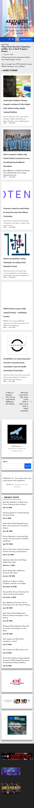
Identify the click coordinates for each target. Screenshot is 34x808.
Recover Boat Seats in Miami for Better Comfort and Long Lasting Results (16, 550)
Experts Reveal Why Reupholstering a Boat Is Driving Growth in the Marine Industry (16, 526)
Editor (5, 123)
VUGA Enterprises (16, 446)
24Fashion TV (10, 484)
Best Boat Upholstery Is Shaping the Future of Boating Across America (15, 503)
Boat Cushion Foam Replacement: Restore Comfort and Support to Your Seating (16, 616)
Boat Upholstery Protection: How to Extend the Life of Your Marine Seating (16, 604)
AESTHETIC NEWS (17, 23)
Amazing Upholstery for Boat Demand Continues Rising (16, 514)
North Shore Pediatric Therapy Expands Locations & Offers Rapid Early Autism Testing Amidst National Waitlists (16, 660)
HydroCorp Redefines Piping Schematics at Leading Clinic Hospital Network (14, 262)
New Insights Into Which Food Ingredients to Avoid (13, 640)
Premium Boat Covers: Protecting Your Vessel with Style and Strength (16, 593)
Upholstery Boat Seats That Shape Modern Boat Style (14, 561)
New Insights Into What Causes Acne (15, 649)
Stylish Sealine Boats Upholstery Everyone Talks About (14, 572)
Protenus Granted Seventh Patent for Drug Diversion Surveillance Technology (16, 212)
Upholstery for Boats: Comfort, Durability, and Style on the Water (14, 582)
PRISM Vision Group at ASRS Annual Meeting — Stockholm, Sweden (15, 312)
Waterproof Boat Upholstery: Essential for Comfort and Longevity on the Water (16, 628)
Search (5, 461)
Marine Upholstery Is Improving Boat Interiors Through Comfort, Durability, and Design (16, 539)
